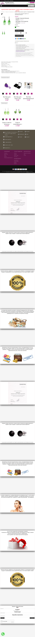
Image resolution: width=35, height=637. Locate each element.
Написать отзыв (26, 41)
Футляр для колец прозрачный (17, 98)
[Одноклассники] (17, 38)
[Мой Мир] (18, 38)
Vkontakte (27, 131)
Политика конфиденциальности (8, 157)
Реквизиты (15, 154)
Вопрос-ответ (6, 154)
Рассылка (15, 163)
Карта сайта (15, 156)
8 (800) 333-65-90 (10, 2)
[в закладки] (6, 93)
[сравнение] (10, 93)
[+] (26, 33)
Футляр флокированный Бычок (7, 98)
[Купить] (3, 93)
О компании (1, 0)
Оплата (5, 155)
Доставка (5, 0)
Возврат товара (16, 155)
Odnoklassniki (21, 134)
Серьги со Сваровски (10, 11)
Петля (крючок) (24, 21)
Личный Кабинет (16, 160)
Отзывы (25, 155)
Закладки (15, 162)
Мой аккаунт (11, 0)
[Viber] (23, 38)
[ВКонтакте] (15, 38)
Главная (2, 11)
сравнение (21, 41)
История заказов (16, 161)
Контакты (8, 0)
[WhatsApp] (25, 38)
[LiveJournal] (21, 38)
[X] (20, 38)
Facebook (21, 131)
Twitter (27, 134)
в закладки (17, 41)
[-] (21, 33)
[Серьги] (3, 33)
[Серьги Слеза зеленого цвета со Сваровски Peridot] (6, 28)
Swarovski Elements (24, 18)
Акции (24, 154)
